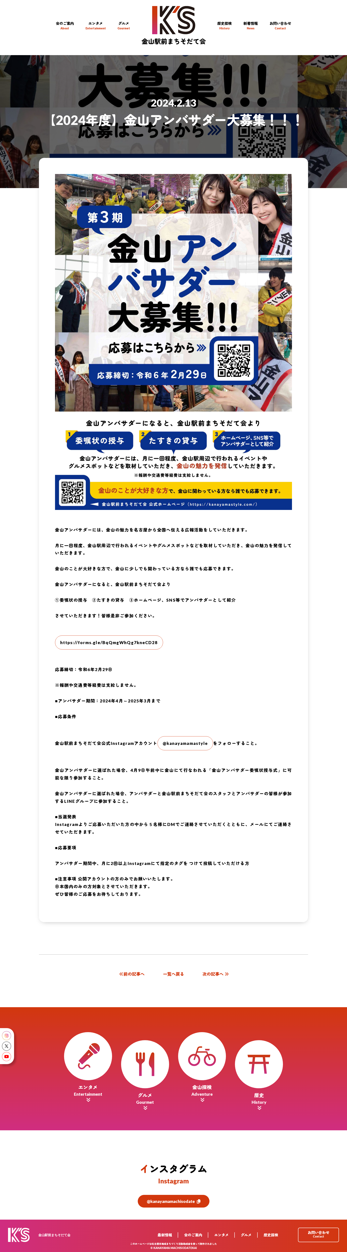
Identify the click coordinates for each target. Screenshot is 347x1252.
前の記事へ (134, 973)
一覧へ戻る (173, 973)
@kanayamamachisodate (171, 1201)
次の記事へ (213, 973)
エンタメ (221, 1235)
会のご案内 (193, 1235)
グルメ (246, 1235)
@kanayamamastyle (185, 743)
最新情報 (165, 1235)
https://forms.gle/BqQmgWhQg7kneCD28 (109, 642)
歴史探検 (271, 1235)
